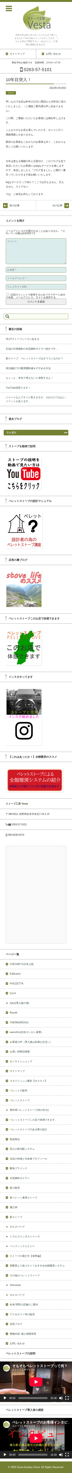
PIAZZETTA (16, 983)
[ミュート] (61, 1398)
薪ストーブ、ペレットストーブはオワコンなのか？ (34, 358)
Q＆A (13, 993)
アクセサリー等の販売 (22, 1314)
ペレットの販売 (18, 1090)
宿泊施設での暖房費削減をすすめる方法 (28, 368)
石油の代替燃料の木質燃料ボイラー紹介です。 (32, 348)
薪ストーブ (16, 1217)
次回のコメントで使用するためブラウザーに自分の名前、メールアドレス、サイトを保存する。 (35, 296)
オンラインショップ (21, 1061)
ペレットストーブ (20, 1100)
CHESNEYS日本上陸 (22, 964)
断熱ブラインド (18, 1168)
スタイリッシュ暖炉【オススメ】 (28, 1080)
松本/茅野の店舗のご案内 (24, 1304)
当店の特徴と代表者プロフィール (28, 1158)
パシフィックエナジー (22, 1246)
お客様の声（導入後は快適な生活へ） (31, 1042)
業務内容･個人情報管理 (23, 1333)
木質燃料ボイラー (20, 1178)
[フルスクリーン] (67, 1398)
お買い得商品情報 (20, 1051)
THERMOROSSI (19, 1022)
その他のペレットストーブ (25, 1275)
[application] (36, 1381)
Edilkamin (15, 973)
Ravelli (13, 1012)
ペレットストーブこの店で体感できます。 (33, 1119)
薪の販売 (15, 1187)
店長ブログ (16, 1324)
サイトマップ (17, 1071)
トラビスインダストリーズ (25, 1236)
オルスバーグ (17, 1226)
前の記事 (15, 205)
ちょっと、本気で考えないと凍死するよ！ (29, 377)
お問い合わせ (17, 1343)
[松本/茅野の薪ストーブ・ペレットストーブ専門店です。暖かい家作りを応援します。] (36, 18)
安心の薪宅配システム (22, 1148)
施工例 (13, 1207)
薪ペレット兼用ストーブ (23, 1197)
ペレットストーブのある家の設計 (28, 1129)
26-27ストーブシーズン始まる (22, 339)
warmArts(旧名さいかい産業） (27, 1032)
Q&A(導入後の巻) (19, 1003)
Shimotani (15, 1285)
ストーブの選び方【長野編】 (26, 1256)
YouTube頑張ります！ (18, 387)
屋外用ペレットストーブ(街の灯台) (29, 1110)
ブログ (11, 93)
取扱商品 (15, 1139)
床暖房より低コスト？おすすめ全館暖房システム (37, 1265)
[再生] (5, 1398)
